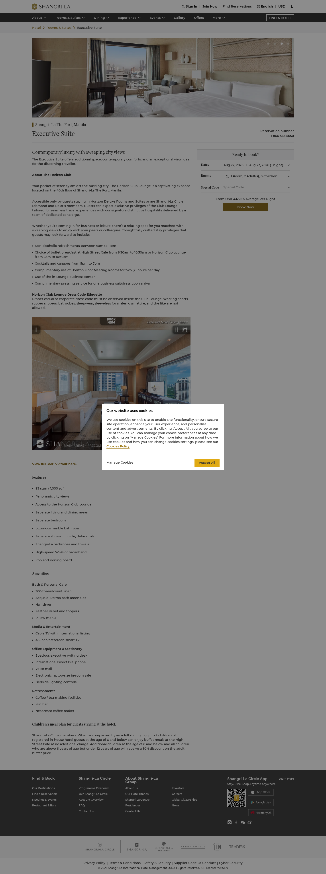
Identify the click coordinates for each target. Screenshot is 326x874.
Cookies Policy (118, 446)
